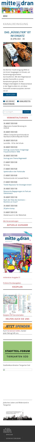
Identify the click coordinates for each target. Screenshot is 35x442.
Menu (5, 16)
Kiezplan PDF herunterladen (13, 315)
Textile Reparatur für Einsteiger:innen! (17, 185)
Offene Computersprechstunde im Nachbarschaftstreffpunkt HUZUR (16, 136)
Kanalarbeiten (24, 101)
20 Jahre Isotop (9, 208)
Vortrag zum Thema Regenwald (15, 158)
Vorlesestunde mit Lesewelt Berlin (16, 178)
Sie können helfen (13, 331)
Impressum (9, 434)
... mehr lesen (10, 94)
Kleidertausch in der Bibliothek (15, 215)
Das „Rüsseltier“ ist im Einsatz (17, 34)
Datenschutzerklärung (13, 438)
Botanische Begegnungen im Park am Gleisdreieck (17, 192)
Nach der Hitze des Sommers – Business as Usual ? (15, 201)
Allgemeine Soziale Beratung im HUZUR (15, 127)
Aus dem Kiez (10, 101)
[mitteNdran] (18, 4)
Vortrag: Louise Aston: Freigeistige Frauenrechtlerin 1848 (16, 151)
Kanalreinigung (8, 104)
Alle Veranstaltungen (10, 221)
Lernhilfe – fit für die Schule (13, 143)
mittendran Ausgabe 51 (11, 277)
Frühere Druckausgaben (12, 283)
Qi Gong (7, 165)
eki (24, 39)
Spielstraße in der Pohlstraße (14, 171)
